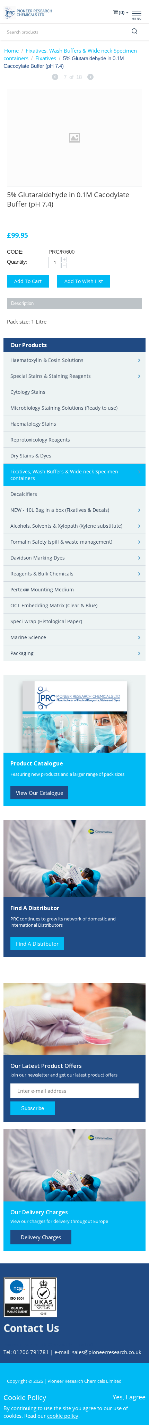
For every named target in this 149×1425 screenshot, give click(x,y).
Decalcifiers (23, 494)
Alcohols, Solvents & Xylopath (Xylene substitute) (66, 526)
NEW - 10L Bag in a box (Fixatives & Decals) (59, 510)
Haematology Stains (33, 423)
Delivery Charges (41, 1237)
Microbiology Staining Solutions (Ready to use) (63, 408)
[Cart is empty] (120, 12)
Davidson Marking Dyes (37, 557)
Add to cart (28, 281)
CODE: (15, 252)
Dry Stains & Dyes (30, 455)
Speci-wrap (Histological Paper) (46, 621)
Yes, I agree (129, 1397)
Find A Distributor (37, 943)
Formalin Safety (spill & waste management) (61, 541)
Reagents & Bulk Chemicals (41, 573)
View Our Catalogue (39, 792)
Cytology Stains (27, 392)
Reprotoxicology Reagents (40, 439)
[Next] (90, 77)
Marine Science (28, 637)
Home (11, 50)
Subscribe (32, 1108)
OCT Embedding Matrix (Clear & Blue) (53, 605)
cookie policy (62, 1415)
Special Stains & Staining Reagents (50, 376)
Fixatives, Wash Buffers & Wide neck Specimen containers (70, 54)
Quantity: (17, 262)
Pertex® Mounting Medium (42, 589)
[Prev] (55, 77)
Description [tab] (22, 303)
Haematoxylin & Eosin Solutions (47, 360)
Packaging (22, 653)
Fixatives (45, 58)
